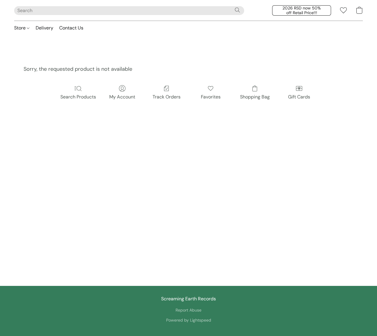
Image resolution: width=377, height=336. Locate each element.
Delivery (44, 28)
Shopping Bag (255, 97)
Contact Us (71, 28)
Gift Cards (299, 97)
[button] (301, 10)
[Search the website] (237, 10)
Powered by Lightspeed (188, 320)
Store (20, 28)
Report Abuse (188, 310)
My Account (122, 97)
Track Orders (167, 97)
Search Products (78, 97)
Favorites (211, 97)
